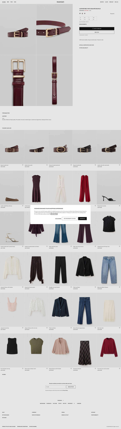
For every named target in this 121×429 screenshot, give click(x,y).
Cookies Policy (54, 214)
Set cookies (58, 218)
